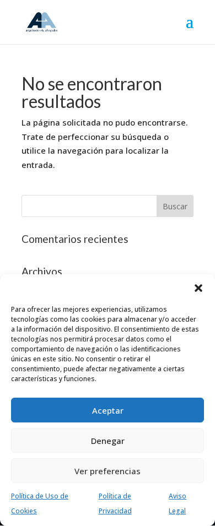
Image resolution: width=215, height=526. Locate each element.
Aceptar (107, 410)
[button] (198, 288)
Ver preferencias (107, 470)
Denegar (108, 440)
